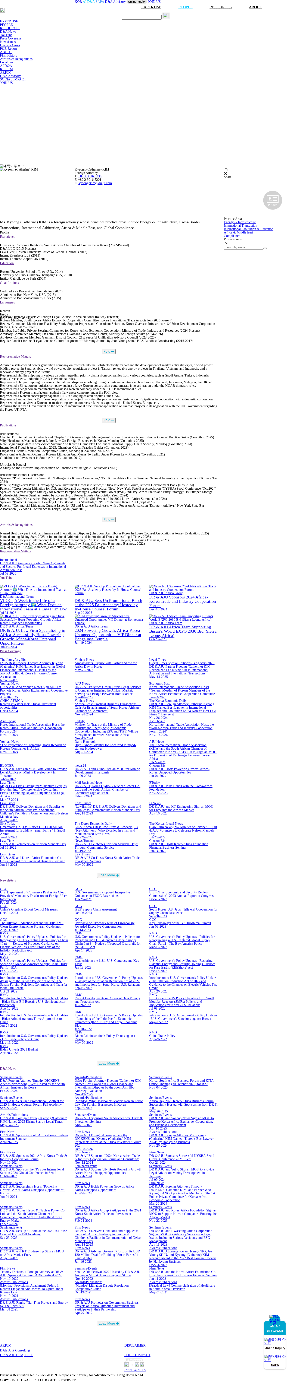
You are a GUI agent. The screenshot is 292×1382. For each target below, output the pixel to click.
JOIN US (6, 83)
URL (227, 211)
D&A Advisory (10, 76)
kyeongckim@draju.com (95, 183)
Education (7, 263)
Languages (7, 302)
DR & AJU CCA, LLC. (16, 1355)
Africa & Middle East (238, 232)
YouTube (6, 35)
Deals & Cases (10, 45)
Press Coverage (10, 38)
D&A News (8, 31)
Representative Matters (15, 356)
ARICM (5, 72)
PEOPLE (185, 7)
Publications (8, 425)
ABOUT (255, 7)
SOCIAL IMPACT (13, 79)
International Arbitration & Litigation (248, 229)
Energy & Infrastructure (240, 222)
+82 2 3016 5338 (90, 176)
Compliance (232, 236)
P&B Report (8, 48)
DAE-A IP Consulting (15, 1350)
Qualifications (9, 283)
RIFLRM (6, 69)
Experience (7, 236)
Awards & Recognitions (16, 59)
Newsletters (8, 42)
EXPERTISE (151, 7)
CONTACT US (135, 1370)
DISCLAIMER (135, 1345)
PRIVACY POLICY (139, 1350)
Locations (6, 62)
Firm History (8, 55)
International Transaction (240, 225)
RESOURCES (220, 7)
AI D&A (6, 65)
